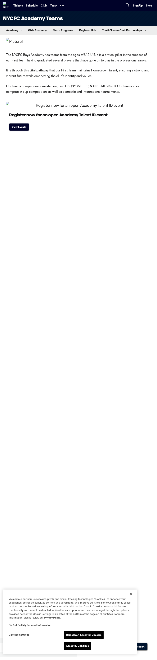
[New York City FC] (6, 5)
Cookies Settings (19, 634)
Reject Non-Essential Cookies (83, 634)
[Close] (131, 594)
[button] (62, 5)
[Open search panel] (127, 5)
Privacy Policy (52, 617)
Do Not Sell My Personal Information (30, 625)
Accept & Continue (77, 645)
